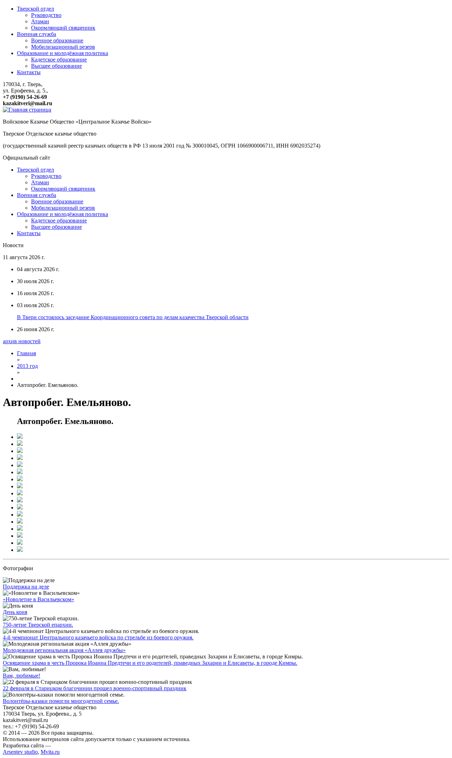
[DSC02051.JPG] (20, 458)
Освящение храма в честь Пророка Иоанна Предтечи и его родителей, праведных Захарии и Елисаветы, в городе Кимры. (150, 663)
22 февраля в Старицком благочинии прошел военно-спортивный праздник (94, 688)
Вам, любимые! (21, 676)
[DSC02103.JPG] (20, 536)
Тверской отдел (35, 9)
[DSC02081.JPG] (20, 508)
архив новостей (22, 341)
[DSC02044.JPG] (20, 444)
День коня (15, 612)
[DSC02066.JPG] (20, 486)
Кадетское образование (59, 59)
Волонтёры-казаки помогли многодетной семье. (61, 701)
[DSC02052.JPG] (20, 465)
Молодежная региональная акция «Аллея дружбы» (64, 650)
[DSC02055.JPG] (20, 472)
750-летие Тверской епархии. (38, 625)
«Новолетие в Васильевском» (38, 599)
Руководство (46, 15)
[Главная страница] (27, 110)
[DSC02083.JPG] (20, 515)
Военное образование (57, 40)
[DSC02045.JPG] (20, 451)
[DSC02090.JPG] (20, 529)
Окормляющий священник (63, 28)
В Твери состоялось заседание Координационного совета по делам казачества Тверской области (133, 317)
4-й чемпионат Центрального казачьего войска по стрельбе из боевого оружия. (98, 637)
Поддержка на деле (26, 587)
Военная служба (36, 34)
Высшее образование (56, 66)
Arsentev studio (20, 752)
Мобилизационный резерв (63, 47)
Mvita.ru (50, 752)
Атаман (40, 21)
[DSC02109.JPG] (20, 550)
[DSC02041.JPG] (20, 437)
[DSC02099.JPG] (20, 522)
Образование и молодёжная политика (62, 53)
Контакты (29, 72)
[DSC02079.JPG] (20, 500)
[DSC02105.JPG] (20, 543)
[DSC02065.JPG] (20, 479)
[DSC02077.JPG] (20, 493)
